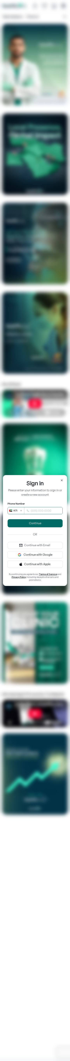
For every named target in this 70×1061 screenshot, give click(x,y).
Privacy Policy (19, 577)
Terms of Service (48, 574)
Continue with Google (38, 554)
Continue (35, 523)
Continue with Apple (37, 564)
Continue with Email (37, 545)
